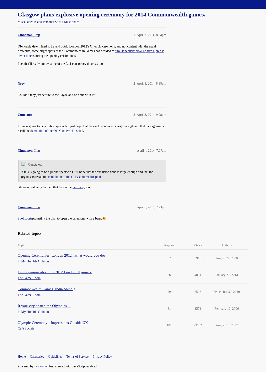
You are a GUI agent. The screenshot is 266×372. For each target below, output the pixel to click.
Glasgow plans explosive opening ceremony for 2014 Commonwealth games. (111, 14)
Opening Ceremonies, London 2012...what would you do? (62, 255)
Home (22, 356)
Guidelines (55, 356)
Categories (37, 356)
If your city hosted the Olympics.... (44, 306)
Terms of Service (77, 356)
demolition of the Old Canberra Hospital (56, 130)
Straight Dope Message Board (22, 4)
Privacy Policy (102, 356)
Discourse (40, 366)
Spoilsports (25, 218)
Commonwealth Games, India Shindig (46, 289)
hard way (79, 187)
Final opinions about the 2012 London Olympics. (55, 272)
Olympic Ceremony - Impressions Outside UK (53, 323)
